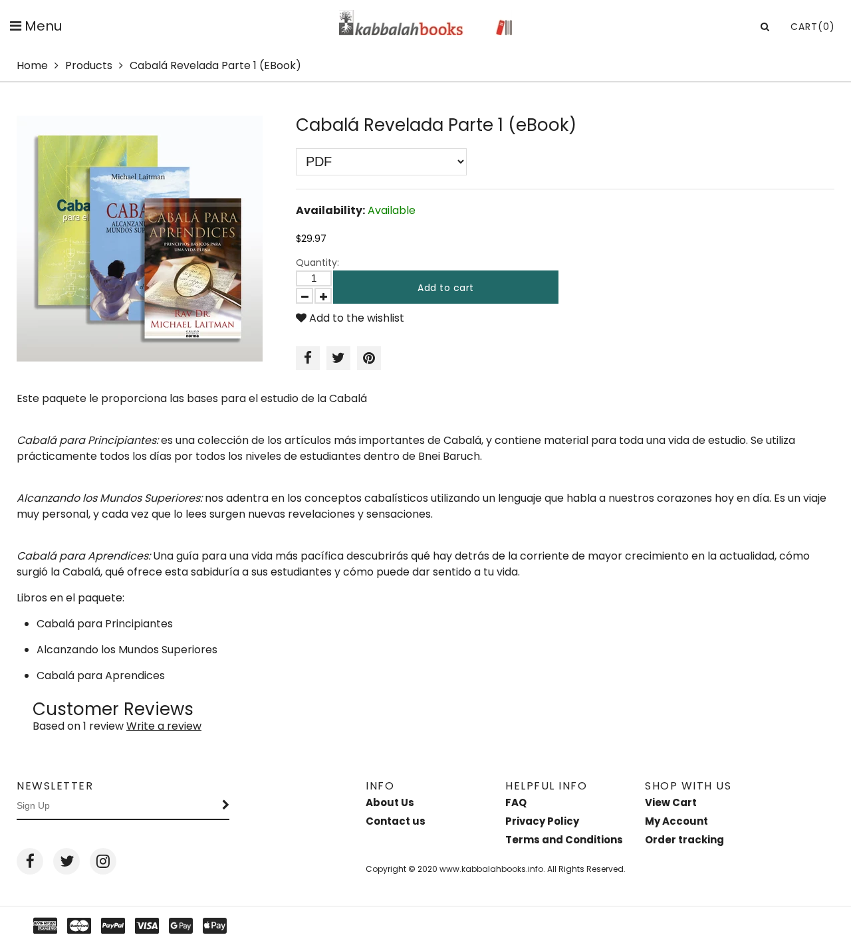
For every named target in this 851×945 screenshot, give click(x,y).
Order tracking (684, 840)
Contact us (396, 821)
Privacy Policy (542, 821)
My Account (676, 821)
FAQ (516, 802)
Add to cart (446, 287)
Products (88, 65)
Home (32, 65)
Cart (812, 26)
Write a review (163, 726)
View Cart (671, 802)
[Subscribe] (226, 806)
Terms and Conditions (564, 840)
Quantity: (317, 262)
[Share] (308, 358)
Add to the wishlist (355, 318)
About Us (390, 802)
